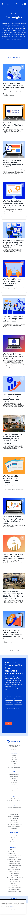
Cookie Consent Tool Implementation (14, 835)
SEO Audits (14, 786)
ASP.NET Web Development (14, 853)
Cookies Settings (13, 909)
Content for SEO (14, 776)
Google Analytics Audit (14, 837)
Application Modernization (14, 851)
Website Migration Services (14, 889)
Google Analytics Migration (14, 841)
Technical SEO (14, 792)
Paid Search (14, 820)
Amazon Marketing (14, 814)
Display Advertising (14, 818)
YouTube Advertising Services (14, 826)
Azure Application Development (14, 855)
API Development (14, 849)
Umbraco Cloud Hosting (14, 871)
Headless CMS (14, 867)
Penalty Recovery (14, 784)
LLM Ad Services (14, 828)
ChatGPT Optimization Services (14, 800)
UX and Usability (14, 883)
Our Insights (14, 761)
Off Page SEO (14, 782)
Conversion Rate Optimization (14, 807)
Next (18, 650)
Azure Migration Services (14, 857)
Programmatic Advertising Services (14, 824)
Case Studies (14, 759)
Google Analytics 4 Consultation (14, 839)
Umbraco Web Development (14, 881)
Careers (14, 763)
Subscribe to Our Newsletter (14, 767)
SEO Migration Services (14, 790)
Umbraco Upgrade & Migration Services (14, 877)
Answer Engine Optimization (14, 798)
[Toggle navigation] (25, 4)
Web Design (14, 885)
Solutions (14, 757)
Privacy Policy (12, 906)
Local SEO (14, 778)
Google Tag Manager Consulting (14, 843)
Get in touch (19, 3)
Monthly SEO (14, 780)
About (14, 765)
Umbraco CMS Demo (14, 873)
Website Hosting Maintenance (14, 887)
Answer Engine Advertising (14, 816)
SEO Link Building (14, 788)
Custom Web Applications (14, 863)
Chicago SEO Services (14, 774)
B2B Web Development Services (14, 865)
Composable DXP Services (14, 861)
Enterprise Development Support (14, 891)
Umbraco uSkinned (14, 879)
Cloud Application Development (14, 859)
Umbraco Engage (14, 875)
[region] (13, 906)
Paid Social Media (14, 822)
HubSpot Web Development (14, 869)
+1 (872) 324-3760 (14, 749)
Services (14, 755)
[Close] (24, 901)
